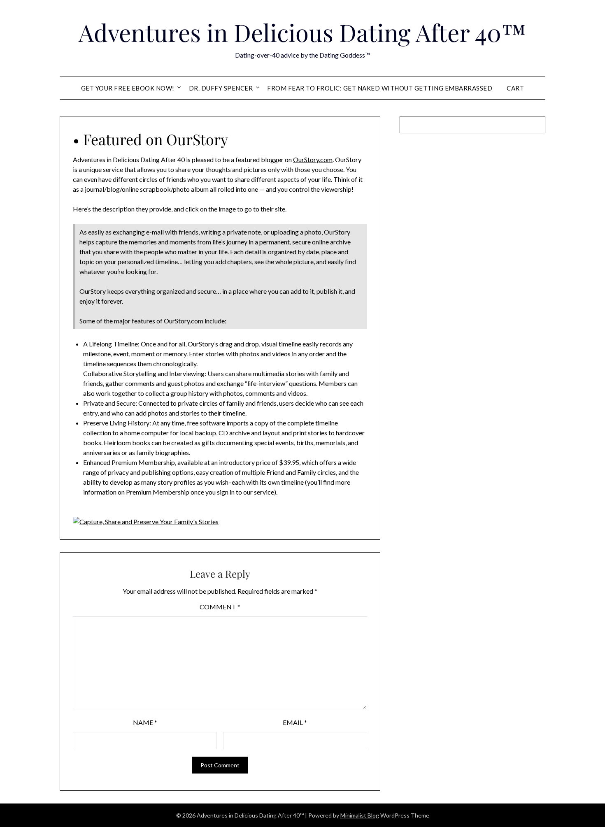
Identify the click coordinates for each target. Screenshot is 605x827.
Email (295, 722)
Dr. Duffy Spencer (221, 88)
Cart (515, 88)
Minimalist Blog (359, 815)
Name (145, 722)
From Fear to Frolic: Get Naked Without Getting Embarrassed (379, 88)
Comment (220, 607)
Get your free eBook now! (128, 88)
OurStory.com (313, 159)
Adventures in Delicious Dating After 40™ (302, 32)
